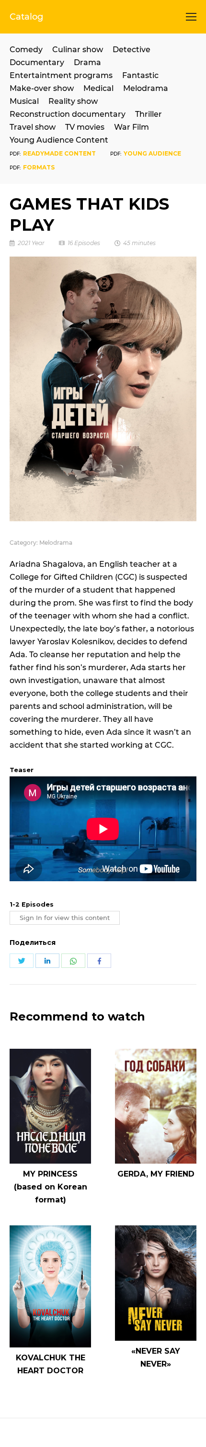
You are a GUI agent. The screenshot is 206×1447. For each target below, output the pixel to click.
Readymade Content (59, 153)
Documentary (37, 62)
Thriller (148, 114)
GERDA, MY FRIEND (156, 1173)
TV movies (84, 127)
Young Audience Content (59, 140)
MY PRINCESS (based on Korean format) (50, 1186)
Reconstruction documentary (68, 114)
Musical (24, 101)
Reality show (73, 101)
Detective (131, 49)
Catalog (26, 16)
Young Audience (152, 153)
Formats (39, 167)
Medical (98, 88)
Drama (87, 62)
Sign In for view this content (65, 917)
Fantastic (140, 75)
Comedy (26, 49)
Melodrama (145, 88)
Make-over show (42, 88)
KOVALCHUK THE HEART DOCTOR (50, 1364)
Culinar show (77, 49)
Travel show (33, 127)
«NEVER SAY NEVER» (155, 1357)
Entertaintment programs (61, 75)
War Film (131, 127)
